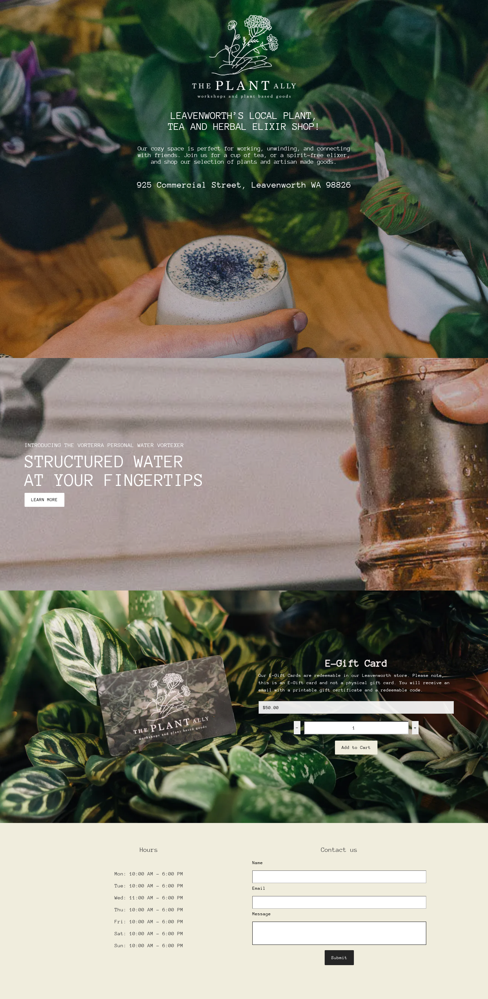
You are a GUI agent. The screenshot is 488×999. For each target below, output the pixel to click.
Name (257, 862)
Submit (339, 957)
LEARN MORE (44, 499)
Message (261, 913)
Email (259, 888)
